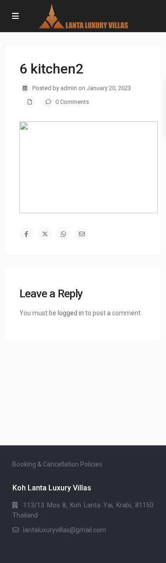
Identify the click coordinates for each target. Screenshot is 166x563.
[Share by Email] (82, 234)
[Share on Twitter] (45, 234)
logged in (71, 313)
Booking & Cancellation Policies (57, 464)
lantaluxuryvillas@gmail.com (64, 530)
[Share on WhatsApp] (63, 234)
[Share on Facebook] (26, 234)
